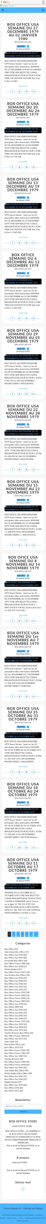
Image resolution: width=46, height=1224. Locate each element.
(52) (16, 1022)
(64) (15, 955)
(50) (14, 1045)
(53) (13, 1007)
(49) (16, 1062)
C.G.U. (21, 1218)
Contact (2, 1218)
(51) (16, 1036)
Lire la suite (23, 86)
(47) (15, 1076)
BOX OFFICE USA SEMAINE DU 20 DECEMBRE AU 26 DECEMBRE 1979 (23, 109)
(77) (16, 952)
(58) (16, 964)
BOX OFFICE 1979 (23, 118)
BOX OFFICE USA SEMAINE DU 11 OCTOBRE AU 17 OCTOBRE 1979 (23, 865)
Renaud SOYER (27, 1146)
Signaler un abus (12, 1218)
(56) (16, 972)
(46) (15, 1085)
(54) (16, 993)
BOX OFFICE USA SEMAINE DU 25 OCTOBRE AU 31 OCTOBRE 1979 (23, 714)
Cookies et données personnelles (34, 1218)
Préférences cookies (22, 1221)
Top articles (39, 1215)
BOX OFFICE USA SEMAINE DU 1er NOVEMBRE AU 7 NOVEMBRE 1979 (23, 638)
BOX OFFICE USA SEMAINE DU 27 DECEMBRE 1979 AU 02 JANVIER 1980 (23, 32)
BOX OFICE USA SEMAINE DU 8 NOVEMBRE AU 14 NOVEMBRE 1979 (23, 563)
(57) (15, 967)
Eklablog (39, 1209)
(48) (16, 1071)
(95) (11, 949)
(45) (13, 1088)
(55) (15, 978)
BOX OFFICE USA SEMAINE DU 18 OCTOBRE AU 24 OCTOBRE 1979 (23, 790)
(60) (15, 958)
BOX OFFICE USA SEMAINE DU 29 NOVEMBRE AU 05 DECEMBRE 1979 (23, 336)
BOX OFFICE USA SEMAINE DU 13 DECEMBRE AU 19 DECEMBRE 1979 (23, 185)
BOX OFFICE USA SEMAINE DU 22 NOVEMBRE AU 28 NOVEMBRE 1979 (23, 412)
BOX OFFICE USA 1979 (23, 42)
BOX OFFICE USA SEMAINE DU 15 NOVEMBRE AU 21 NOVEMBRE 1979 (23, 487)
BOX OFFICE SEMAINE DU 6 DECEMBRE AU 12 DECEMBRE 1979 (23, 260)
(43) (13, 1091)
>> (36, 934)
